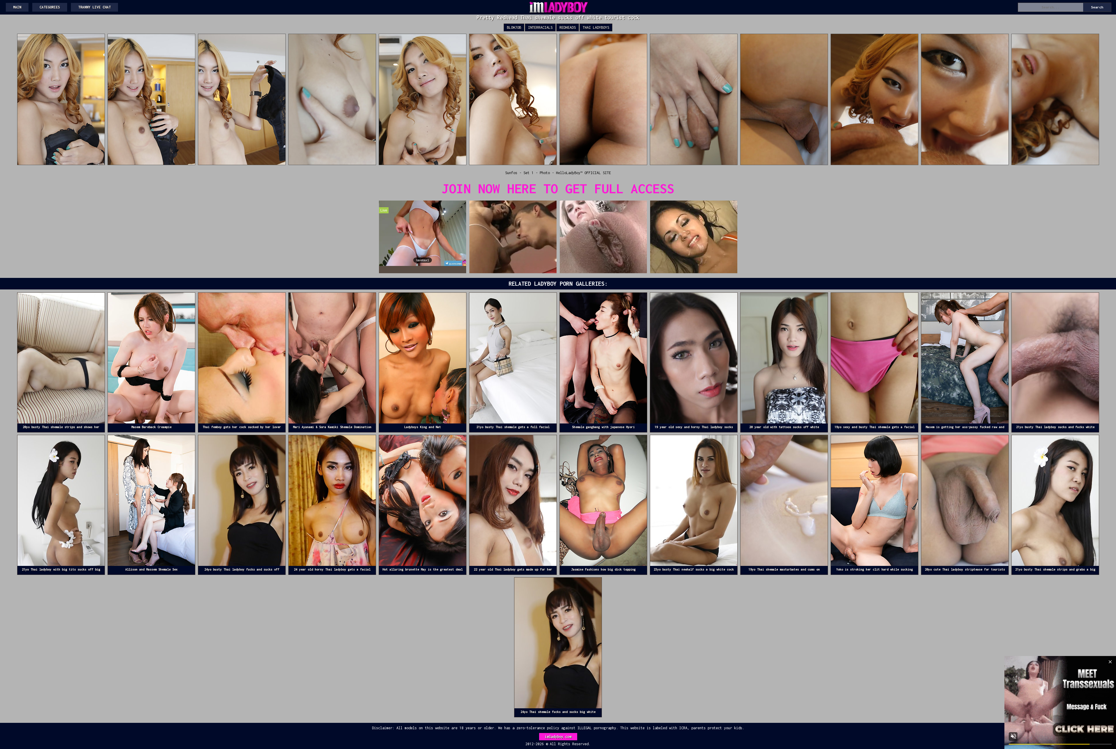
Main (17, 7)
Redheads (567, 27)
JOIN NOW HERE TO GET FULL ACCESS (558, 188)
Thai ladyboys (596, 27)
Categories (50, 7)
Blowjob (514, 27)
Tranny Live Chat (94, 7)
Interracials (540, 27)
